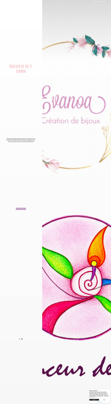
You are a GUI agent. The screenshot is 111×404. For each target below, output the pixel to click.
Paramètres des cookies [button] (99, 401)
